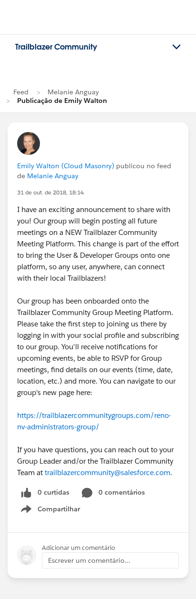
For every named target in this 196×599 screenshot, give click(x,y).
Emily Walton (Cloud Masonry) (65, 166)
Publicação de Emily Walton (62, 100)
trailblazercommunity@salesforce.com (107, 472)
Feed (21, 92)
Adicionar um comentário (78, 548)
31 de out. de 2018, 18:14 (50, 192)
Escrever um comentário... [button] (89, 560)
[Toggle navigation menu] (176, 47)
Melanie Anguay (73, 92)
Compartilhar (59, 511)
